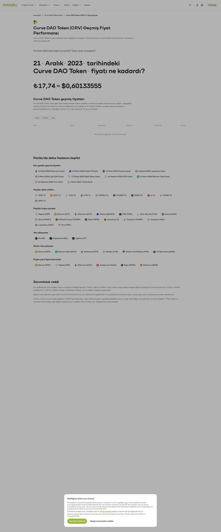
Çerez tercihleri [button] (105, 511)
